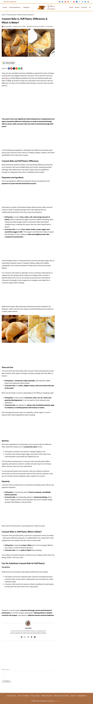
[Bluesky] (85, 1)
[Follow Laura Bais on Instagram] (28, 637)
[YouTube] (73, 1)
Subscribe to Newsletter (9, 1)
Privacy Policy (35, 696)
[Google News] (82, 1)
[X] (14, 68)
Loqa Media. (58, 701)
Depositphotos (81, 696)
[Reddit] (68, 1)
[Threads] (88, 1)
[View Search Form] (90, 7)
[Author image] (3, 26)
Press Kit (73, 696)
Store (71, 7)
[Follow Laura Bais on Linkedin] (31, 637)
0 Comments (49, 26)
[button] (4, 31)
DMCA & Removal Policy (61, 696)
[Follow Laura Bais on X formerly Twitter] (24, 637)
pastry (7, 78)
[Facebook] (59, 1)
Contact (84, 7)
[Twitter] (79, 1)
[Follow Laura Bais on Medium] (34, 637)
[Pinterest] (65, 1)
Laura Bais (8, 26)
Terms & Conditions (23, 696)
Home (5, 7)
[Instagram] (62, 1)
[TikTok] (71, 1)
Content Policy (11, 696)
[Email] (21, 68)
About (77, 7)
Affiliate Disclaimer (47, 696)
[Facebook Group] (76, 1)
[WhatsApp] (19, 68)
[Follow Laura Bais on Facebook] (21, 637)
